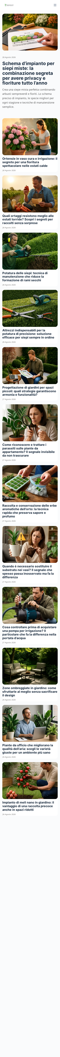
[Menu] (55, 5)
